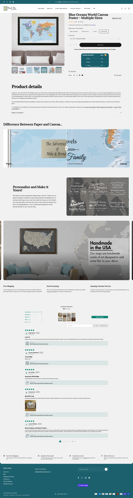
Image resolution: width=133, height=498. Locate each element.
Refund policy (5, 495)
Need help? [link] (118, 75)
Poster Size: (72, 35)
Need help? (73, 71)
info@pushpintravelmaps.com (42, 471)
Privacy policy (11, 495)
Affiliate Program (8, 484)
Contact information (26, 495)
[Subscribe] (106, 469)
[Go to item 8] (73, 319)
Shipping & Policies (8, 476)
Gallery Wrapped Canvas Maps (104, 107)
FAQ (4, 474)
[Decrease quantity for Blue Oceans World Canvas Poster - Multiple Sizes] (70, 45)
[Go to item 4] (73, 315)
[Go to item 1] (60, 315)
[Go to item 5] (60, 319)
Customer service (78, 456)
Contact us (6, 479)
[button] (33, 312)
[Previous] (49, 2)
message (85, 457)
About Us (6, 472)
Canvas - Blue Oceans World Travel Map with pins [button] (41, 383)
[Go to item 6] (65, 319)
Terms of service (18, 495)
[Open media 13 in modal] (38, 39)
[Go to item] (15, 70)
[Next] (83, 2)
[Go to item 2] (65, 315)
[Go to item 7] (69, 319)
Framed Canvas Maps (90, 107)
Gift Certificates (7, 481)
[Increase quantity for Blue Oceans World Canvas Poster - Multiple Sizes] (76, 45)
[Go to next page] (75, 441)
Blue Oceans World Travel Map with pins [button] (39, 344)
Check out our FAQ (51, 291)
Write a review (99, 317)
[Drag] (66, 148)
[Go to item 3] (69, 315)
